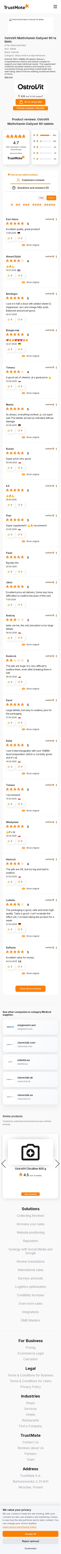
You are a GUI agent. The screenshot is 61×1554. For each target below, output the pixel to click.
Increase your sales (31, 1224)
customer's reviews (16, 148)
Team (30, 1459)
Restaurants (30, 1420)
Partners (30, 1454)
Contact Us (30, 1442)
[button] (34, 96)
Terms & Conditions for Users (30, 1381)
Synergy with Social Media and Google (30, 1251)
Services (30, 1409)
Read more (9, 77)
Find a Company (30, 1426)
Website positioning (30, 1232)
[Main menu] (55, 6)
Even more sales (30, 1303)
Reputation (30, 1241)
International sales (30, 1270)
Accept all (30, 1534)
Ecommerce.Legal (31, 1353)
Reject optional (30, 1541)
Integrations (30, 1312)
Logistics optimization (30, 1287)
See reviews (30, 1194)
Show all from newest (30, 988)
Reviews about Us (31, 1448)
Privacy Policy (30, 1387)
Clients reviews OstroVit (30, 108)
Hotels (30, 1414)
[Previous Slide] (4, 1163)
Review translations (31, 1261)
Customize (30, 1548)
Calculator (30, 1359)
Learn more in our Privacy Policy (19, 1527)
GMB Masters (30, 1320)
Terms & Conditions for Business (30, 1375)
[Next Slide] (56, 1163)
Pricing (30, 1348)
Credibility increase (30, 1295)
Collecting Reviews (30, 1216)
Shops (30, 1403)
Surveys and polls (30, 1278)
